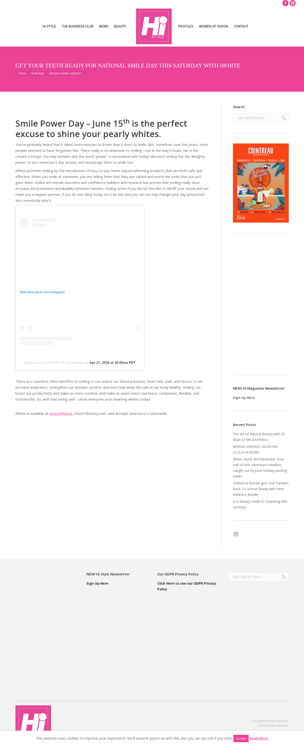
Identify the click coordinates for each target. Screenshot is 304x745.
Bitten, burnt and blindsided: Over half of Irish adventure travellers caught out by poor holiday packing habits (260, 467)
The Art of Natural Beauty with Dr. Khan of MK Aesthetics (259, 437)
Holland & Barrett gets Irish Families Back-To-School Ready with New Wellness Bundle (261, 489)
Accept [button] (241, 738)
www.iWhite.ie (60, 413)
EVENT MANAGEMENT (273, 725)
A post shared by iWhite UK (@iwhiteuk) (54, 362)
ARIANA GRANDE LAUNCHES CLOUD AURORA (255, 449)
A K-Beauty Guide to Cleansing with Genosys (260, 504)
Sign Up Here (244, 397)
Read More (259, 738)
